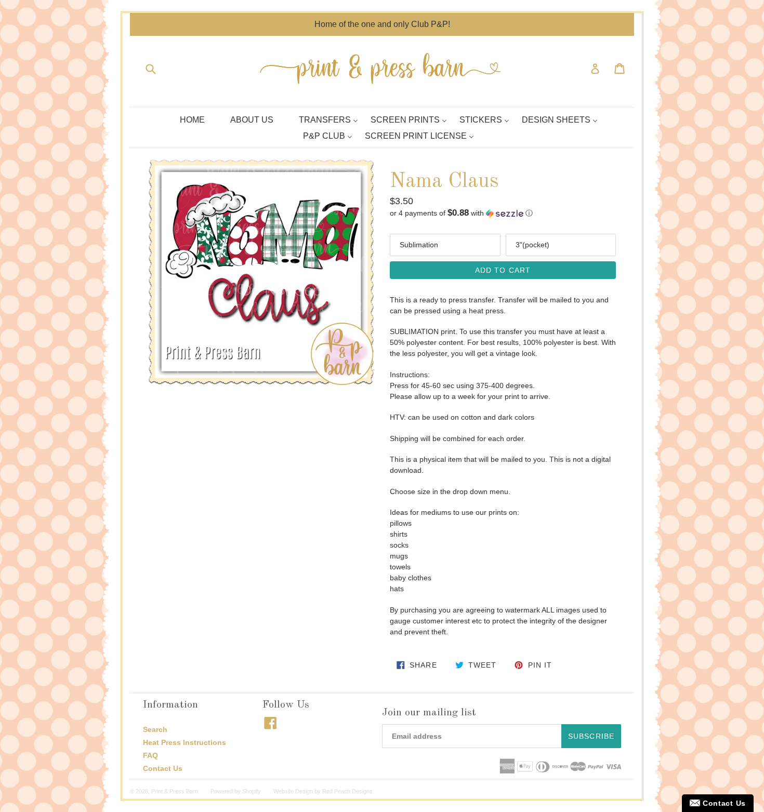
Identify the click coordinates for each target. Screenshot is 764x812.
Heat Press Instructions (184, 742)
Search (155, 729)
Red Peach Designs (347, 791)
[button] (503, 213)
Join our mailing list (429, 713)
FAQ (150, 755)
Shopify (251, 791)
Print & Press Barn (174, 791)
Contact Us (162, 768)
